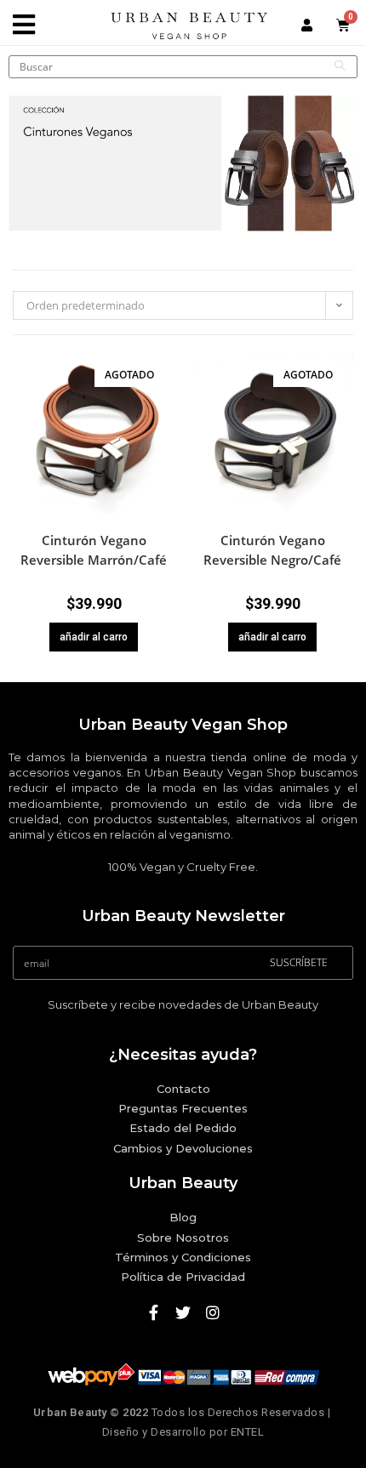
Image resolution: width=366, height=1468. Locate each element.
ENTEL (248, 1431)
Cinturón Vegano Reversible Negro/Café (272, 550)
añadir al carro (94, 637)
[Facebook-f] (153, 1312)
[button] (164, 393)
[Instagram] (212, 1312)
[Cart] (343, 25)
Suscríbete (299, 962)
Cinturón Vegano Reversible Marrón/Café (93, 550)
